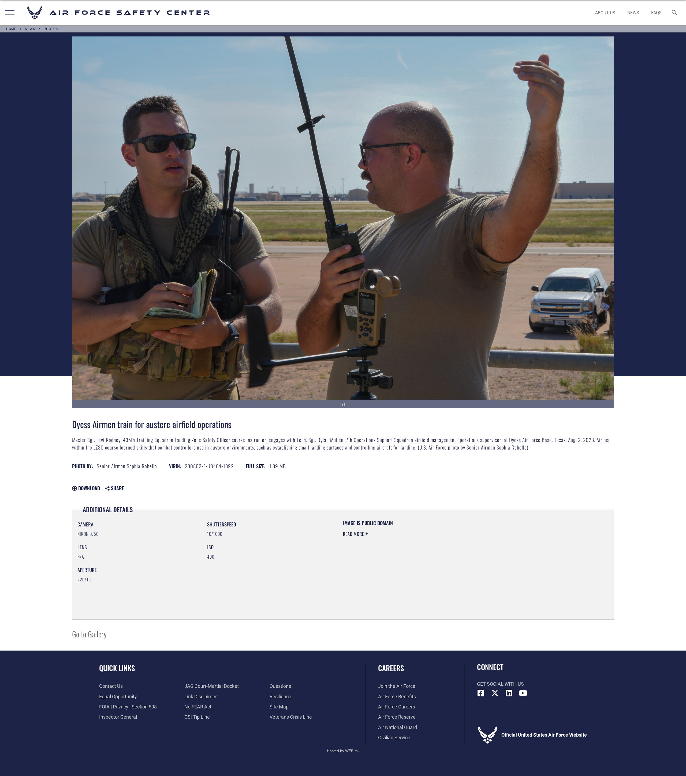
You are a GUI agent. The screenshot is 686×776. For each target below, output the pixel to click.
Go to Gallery (89, 634)
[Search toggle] (674, 13)
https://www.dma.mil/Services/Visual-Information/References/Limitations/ (406, 560)
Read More (354, 534)
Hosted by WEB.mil (343, 751)
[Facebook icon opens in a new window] (481, 693)
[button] (8, 12)
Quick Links (117, 668)
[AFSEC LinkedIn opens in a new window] (509, 693)
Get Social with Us (500, 684)
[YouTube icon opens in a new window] (523, 693)
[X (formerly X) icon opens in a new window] (495, 693)
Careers (391, 668)
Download (88, 488)
